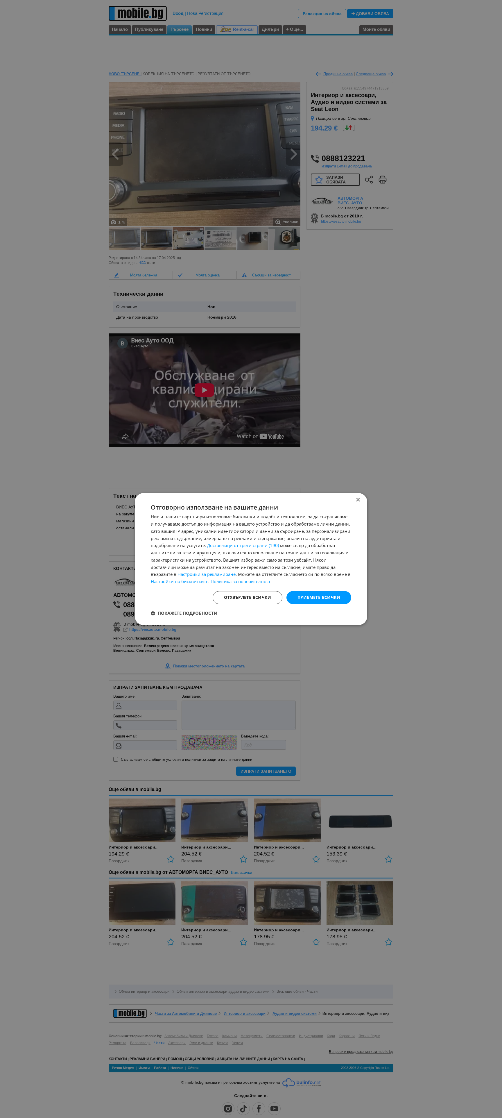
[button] (184, 613)
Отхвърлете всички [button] (247, 597)
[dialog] (251, 559)
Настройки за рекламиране (207, 574)
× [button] (358, 500)
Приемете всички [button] (318, 597)
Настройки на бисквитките (179, 581)
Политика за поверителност (240, 581)
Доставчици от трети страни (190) (243, 546)
